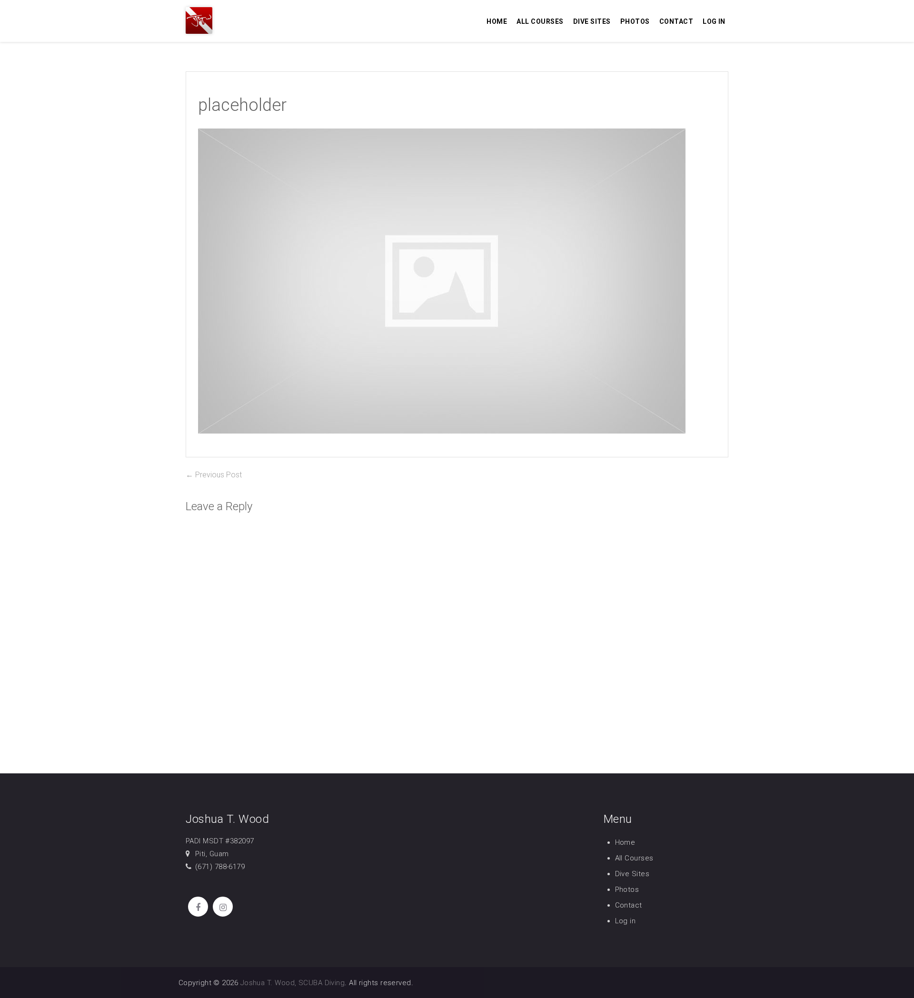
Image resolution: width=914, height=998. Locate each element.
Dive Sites (592, 21)
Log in (714, 21)
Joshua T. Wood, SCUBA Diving (292, 982)
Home (497, 21)
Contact (676, 21)
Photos (635, 21)
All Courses (540, 21)
